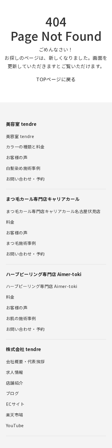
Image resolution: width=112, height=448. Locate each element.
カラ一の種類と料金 (25, 147)
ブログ (12, 393)
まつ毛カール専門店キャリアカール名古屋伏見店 (53, 211)
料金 (10, 222)
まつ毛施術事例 (21, 243)
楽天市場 (14, 415)
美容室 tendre (20, 136)
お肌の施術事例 (21, 318)
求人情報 (14, 372)
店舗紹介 (14, 383)
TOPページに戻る (56, 79)
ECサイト (15, 404)
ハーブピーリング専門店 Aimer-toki (41, 286)
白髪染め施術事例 (23, 168)
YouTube (15, 425)
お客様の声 (16, 157)
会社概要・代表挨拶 (25, 361)
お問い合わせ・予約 (25, 179)
